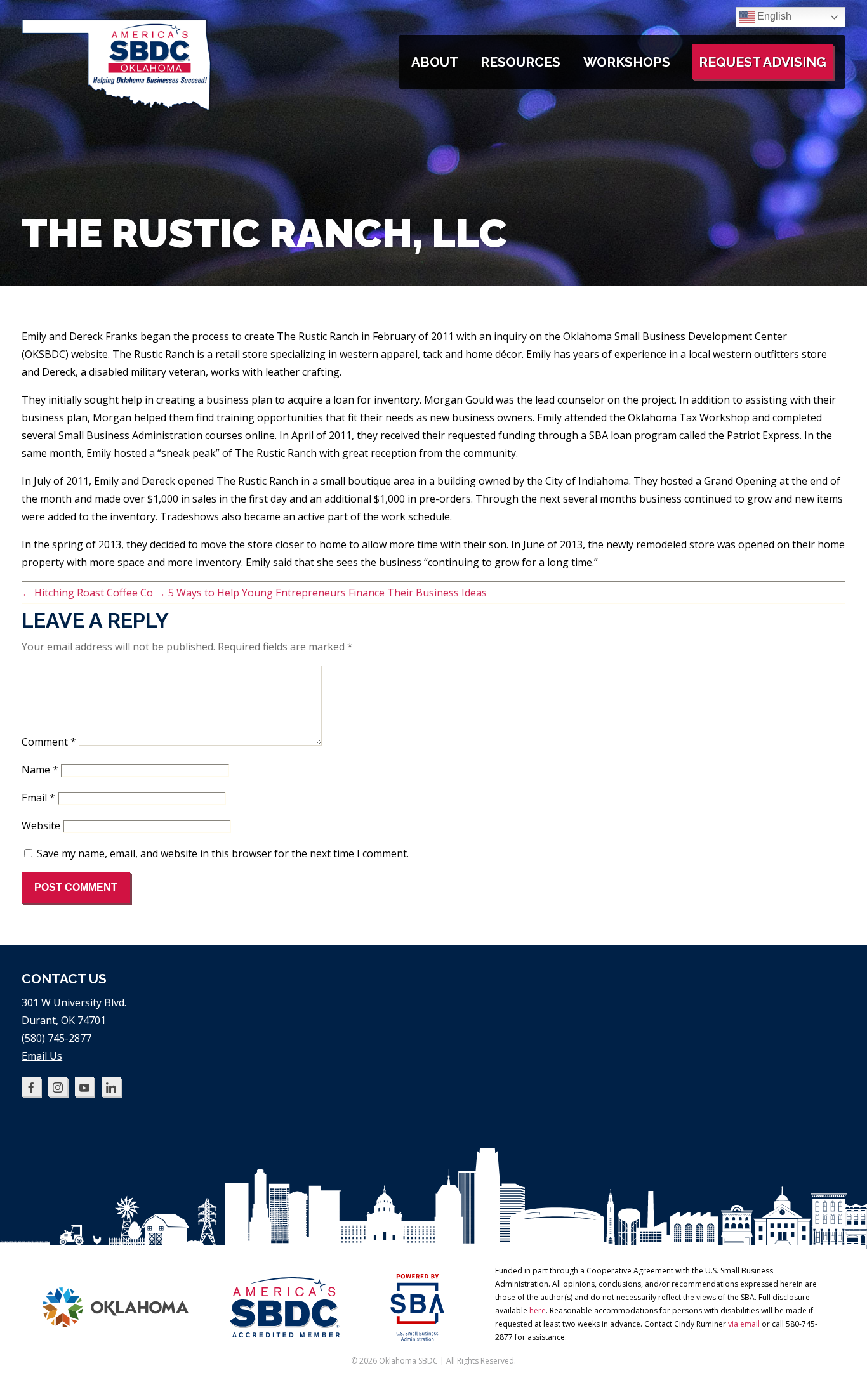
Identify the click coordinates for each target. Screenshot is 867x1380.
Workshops (626, 62)
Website (41, 825)
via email (744, 1323)
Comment (49, 742)
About (434, 62)
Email (38, 798)
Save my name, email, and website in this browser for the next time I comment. (223, 853)
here (537, 1310)
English (773, 16)
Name (40, 770)
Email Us (42, 1056)
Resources (520, 62)
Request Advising (762, 62)
